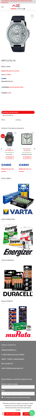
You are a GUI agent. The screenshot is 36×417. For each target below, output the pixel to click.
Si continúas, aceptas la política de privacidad (17, 397)
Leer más (9, 157)
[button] (2, 7)
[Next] (34, 152)
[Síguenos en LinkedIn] (16, 373)
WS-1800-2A (9, 150)
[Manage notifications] (3, 413)
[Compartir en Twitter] (9, 98)
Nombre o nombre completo (9, 384)
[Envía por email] (13, 98)
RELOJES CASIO (19, 87)
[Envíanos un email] (13, 373)
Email (3, 390)
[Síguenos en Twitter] (9, 373)
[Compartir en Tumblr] (23, 98)
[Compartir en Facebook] (6, 98)
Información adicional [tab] (10, 112)
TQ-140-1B (27, 150)
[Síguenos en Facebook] (3, 373)
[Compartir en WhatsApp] (3, 98)
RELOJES (11, 87)
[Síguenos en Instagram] (6, 373)
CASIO (8, 74)
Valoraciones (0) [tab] (7, 115)
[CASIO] (6, 165)
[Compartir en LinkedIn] (19, 98)
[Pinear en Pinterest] (16, 98)
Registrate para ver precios (10, 71)
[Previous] (1, 152)
